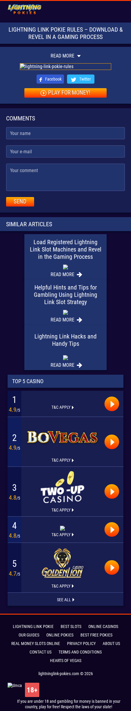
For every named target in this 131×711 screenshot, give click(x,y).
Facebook (53, 79)
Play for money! (69, 92)
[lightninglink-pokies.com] (24, 9)
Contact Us (40, 652)
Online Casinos (103, 626)
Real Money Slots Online (35, 643)
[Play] (111, 404)
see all (64, 599)
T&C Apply (60, 407)
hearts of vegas (65, 660)
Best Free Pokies (96, 635)
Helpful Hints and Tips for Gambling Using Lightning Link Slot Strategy (65, 295)
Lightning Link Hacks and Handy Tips (65, 340)
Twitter (84, 79)
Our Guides (29, 635)
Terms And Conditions (80, 652)
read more (63, 56)
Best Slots (71, 626)
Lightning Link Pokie (33, 626)
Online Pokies (59, 635)
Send (20, 201)
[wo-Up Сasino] (62, 487)
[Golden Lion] (62, 563)
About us (111, 643)
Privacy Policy (81, 643)
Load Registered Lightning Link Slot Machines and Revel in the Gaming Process (65, 249)
